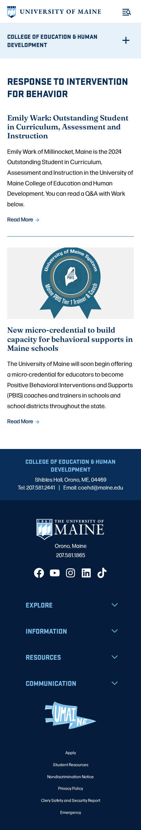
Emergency (70, 812)
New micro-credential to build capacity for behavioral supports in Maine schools (70, 338)
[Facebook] (39, 573)
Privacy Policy (70, 788)
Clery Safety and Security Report (70, 800)
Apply (70, 752)
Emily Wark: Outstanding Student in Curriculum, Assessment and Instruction (67, 126)
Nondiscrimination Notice (70, 776)
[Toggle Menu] (127, 12)
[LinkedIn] (86, 573)
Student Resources (70, 764)
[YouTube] (55, 573)
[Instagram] (70, 573)
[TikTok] (102, 573)
